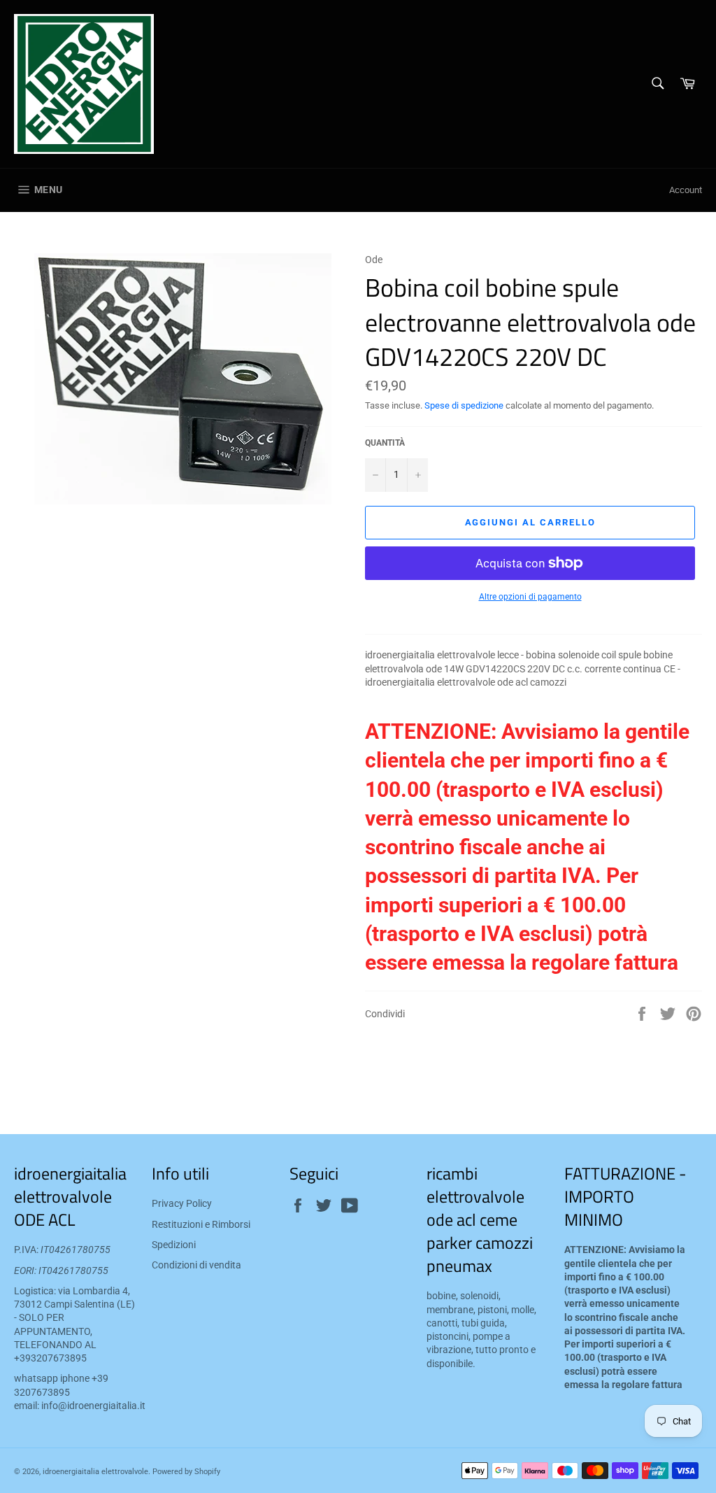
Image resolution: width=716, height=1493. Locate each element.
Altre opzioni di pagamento (530, 597)
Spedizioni (174, 1244)
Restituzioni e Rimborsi (201, 1224)
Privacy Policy (182, 1203)
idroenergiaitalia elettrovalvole (95, 1471)
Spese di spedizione (463, 405)
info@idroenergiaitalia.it (93, 1405)
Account (685, 190)
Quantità (385, 443)
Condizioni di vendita (196, 1265)
